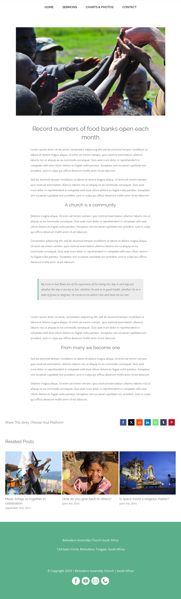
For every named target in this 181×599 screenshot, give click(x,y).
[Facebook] (123, 422)
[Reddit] (139, 422)
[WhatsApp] (155, 422)
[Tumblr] (163, 422)
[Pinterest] (172, 422)
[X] (131, 422)
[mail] (95, 581)
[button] (8, 480)
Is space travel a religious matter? (144, 499)
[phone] (105, 581)
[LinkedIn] (148, 422)
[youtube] (86, 581)
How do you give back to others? (87, 499)
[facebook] (76, 581)
